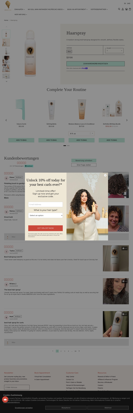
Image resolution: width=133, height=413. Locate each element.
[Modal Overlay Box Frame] (66, 206)
